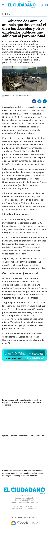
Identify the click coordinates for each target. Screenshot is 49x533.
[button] (3, 4)
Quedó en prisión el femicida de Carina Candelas (23, 436)
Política (6, 14)
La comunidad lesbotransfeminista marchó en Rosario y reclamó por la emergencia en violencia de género (23, 402)
